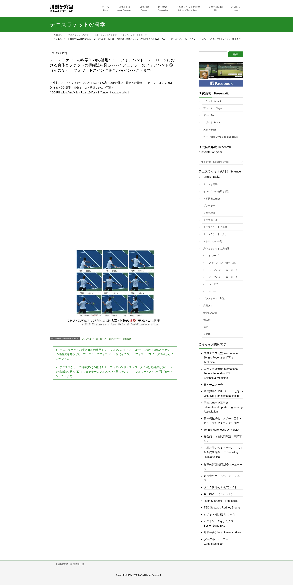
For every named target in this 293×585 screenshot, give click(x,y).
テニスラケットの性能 (215, 227)
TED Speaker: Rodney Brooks (222, 507)
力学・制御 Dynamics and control (221, 136)
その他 (206, 334)
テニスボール (210, 220)
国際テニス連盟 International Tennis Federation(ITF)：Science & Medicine (221, 373)
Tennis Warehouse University (221, 429)
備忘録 (206, 319)
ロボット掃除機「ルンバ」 (220, 514)
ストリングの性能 (212, 241)
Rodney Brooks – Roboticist (220, 500)
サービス (214, 284)
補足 (205, 327)
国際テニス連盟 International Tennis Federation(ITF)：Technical (221, 358)
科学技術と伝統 (211, 198)
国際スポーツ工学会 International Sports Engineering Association (223, 407)
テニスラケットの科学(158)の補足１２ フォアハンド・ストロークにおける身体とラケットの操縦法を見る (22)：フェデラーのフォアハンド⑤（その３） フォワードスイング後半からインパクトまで (114, 372)
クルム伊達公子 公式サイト (220, 487)
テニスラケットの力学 (215, 234)
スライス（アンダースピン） (224, 262)
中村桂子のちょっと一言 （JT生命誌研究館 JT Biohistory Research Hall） (223, 452)
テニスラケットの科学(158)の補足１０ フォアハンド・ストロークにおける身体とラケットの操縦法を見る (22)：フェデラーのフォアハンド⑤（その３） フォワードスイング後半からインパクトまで (114, 354)
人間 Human (210, 129)
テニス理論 (209, 213)
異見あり (208, 305)
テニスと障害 (210, 184)
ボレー (212, 291)
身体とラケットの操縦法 (120, 339)
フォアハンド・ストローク (94, 339)
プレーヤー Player (213, 108)
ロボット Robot (211, 122)
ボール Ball (209, 115)
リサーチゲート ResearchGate (222, 532)
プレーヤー (209, 205)
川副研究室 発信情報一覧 (70, 564)
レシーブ (214, 255)
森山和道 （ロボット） (219, 494)
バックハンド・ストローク (223, 277)
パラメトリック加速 (214, 298)
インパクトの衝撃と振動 (216, 191)
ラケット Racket (212, 101)
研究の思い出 (210, 312)
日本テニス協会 (213, 384)
